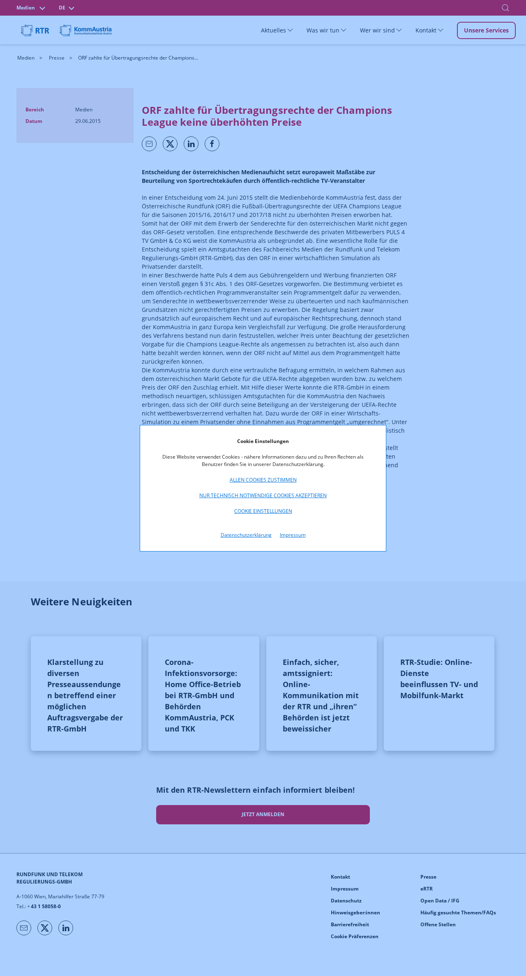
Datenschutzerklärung (246, 534)
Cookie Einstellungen (263, 511)
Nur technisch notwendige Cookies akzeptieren (263, 495)
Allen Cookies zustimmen (263, 479)
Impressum (293, 534)
